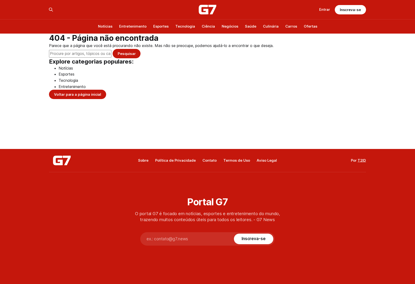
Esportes (161, 26)
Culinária (271, 26)
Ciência (208, 26)
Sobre (143, 160)
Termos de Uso (236, 160)
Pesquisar (126, 53)
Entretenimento (132, 26)
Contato (209, 160)
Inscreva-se (350, 9)
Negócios (230, 26)
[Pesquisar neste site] (51, 9)
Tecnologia (185, 26)
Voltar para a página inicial (77, 94)
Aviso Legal (267, 160)
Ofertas (310, 26)
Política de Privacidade (175, 160)
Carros (291, 26)
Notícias (105, 26)
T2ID (362, 160)
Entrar (324, 9)
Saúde (250, 26)
